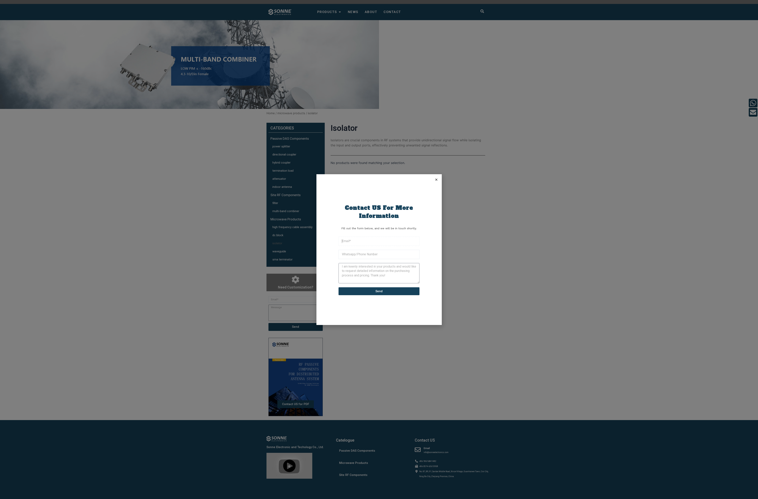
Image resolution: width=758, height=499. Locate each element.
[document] (379, 249)
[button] (436, 179)
